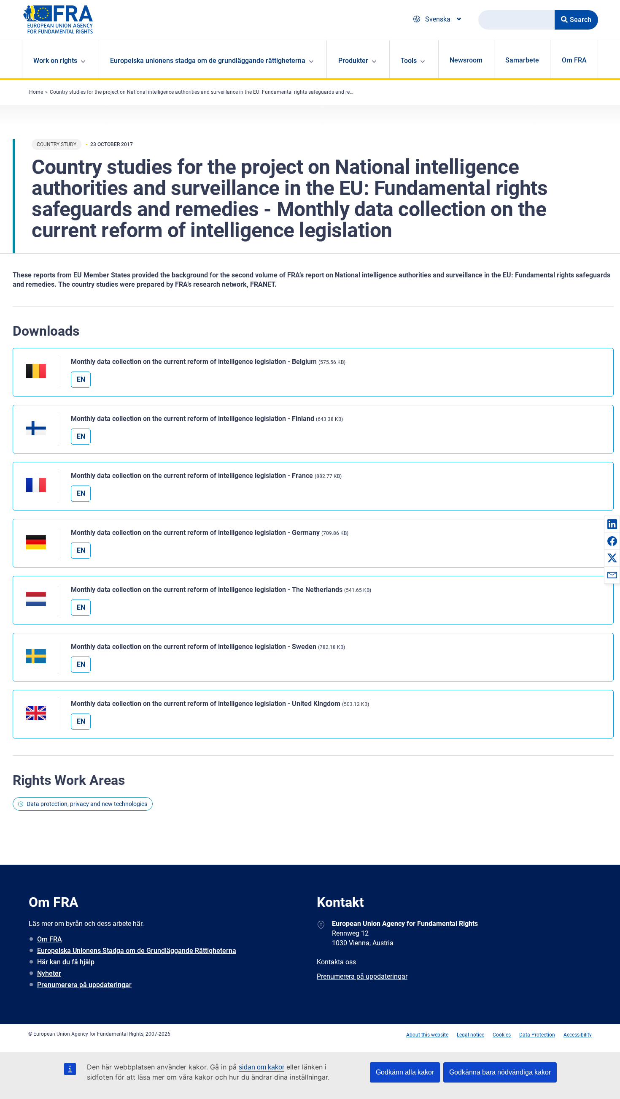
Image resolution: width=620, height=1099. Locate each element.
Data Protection (537, 1035)
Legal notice (470, 1035)
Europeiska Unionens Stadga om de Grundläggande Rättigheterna (136, 951)
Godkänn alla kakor (405, 1072)
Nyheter (49, 973)
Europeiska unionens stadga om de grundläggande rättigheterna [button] (207, 61)
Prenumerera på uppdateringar (84, 985)
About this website (427, 1035)
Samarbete (522, 60)
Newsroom (466, 60)
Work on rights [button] (55, 61)
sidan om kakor (261, 1067)
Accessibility (577, 1035)
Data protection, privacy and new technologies (87, 804)
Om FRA (574, 60)
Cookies (502, 1035)
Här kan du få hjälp (65, 962)
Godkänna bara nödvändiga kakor (500, 1072)
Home (36, 92)
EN (81, 379)
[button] (612, 524)
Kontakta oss (336, 962)
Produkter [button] (353, 61)
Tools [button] (409, 61)
